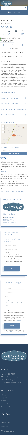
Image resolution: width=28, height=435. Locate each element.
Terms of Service (18, 331)
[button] (25, 8)
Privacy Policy (3, 171)
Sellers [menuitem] (3, 401)
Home (1, 191)
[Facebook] (3, 414)
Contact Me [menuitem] (5, 406)
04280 (22, 191)
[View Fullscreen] (3, 132)
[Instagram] (7, 414)
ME (9, 191)
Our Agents (12, 222)
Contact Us (6, 222)
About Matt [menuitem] (5, 404)
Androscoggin (14, 191)
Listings (5, 191)
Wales (19, 191)
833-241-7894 (15, 12)
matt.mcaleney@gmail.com (15, 377)
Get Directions (14, 153)
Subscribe (12, 268)
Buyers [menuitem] (4, 398)
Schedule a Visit (19, 283)
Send (12, 326)
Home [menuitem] (3, 395)
